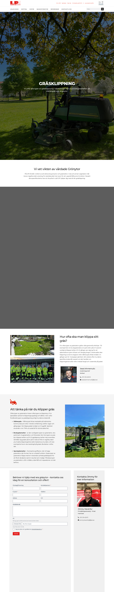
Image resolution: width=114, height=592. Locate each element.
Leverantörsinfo (89, 3)
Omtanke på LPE (77, 3)
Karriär (69, 3)
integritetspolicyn (37, 529)
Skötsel (24, 9)
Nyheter (64, 3)
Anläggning (14, 9)
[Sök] (102, 9)
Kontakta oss (67, 9)
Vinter (31, 9)
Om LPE (58, 3)
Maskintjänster (42, 9)
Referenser (55, 9)
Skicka (16, 533)
